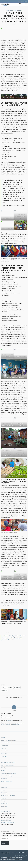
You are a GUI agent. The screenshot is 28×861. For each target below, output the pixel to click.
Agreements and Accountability (8, 795)
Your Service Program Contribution (8, 773)
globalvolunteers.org (6, 820)
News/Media (4, 787)
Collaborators (4, 753)
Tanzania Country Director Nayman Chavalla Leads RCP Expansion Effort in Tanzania (14, 638)
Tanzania (19, 10)
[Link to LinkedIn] (24, 856)
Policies (2, 770)
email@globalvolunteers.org (8, 822)
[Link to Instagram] (22, 856)
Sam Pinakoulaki (18, 697)
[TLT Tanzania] (14, 33)
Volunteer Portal (4, 803)
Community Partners (5, 751)
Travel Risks (3, 798)
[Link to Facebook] (15, 856)
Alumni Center (4, 778)
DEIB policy (3, 767)
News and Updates (11, 10)
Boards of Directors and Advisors (8, 740)
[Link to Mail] (26, 856)
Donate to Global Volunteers (7, 765)
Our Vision (3, 748)
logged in (9, 720)
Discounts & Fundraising (6, 776)
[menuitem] (25, 3)
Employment (4, 806)
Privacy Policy (4, 792)
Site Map (3, 800)
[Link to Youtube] (20, 856)
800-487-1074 (24, 1)
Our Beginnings (4, 745)
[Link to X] (18, 856)
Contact (2, 790)
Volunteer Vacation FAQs (6, 781)
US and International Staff (6, 743)
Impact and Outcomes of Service (8, 762)
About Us (3, 737)
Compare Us (4, 756)
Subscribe (4, 843)
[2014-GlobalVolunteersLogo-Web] (11, 4)
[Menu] (25, 3)
